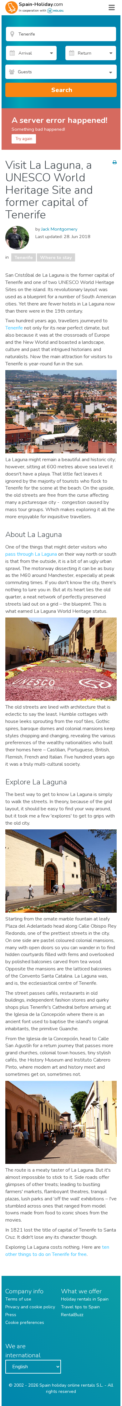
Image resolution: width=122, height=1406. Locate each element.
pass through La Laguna (31, 554)
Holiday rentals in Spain (85, 1299)
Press (10, 1315)
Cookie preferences (24, 1322)
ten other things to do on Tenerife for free (57, 1251)
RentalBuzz (72, 1315)
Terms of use (18, 1299)
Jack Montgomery (59, 229)
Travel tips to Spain (80, 1307)
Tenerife (23, 257)
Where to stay (56, 257)
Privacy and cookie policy (30, 1307)
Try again (23, 139)
